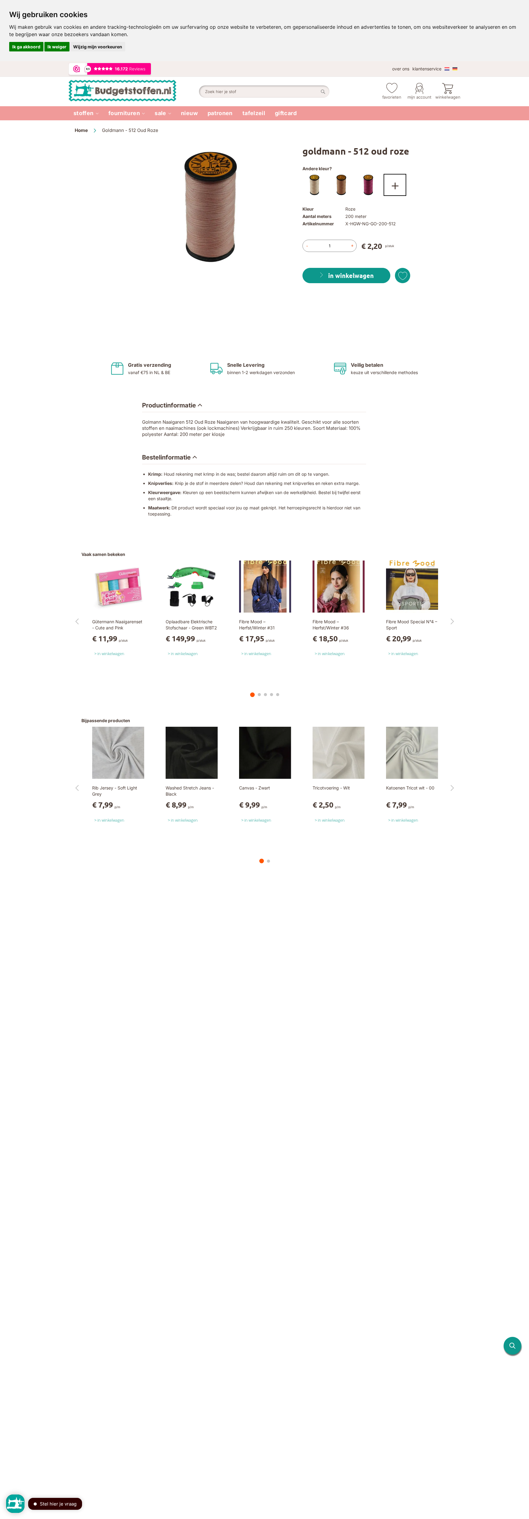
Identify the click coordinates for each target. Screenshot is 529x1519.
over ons (400, 68)
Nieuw (189, 113)
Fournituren (124, 113)
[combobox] (264, 91)
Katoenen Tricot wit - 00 (410, 787)
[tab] (172, 405)
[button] (512, 1346)
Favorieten (391, 97)
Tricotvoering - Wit (331, 787)
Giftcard (286, 113)
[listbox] (378, 186)
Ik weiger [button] (56, 46)
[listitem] (86, 113)
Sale (160, 113)
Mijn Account (419, 97)
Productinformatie (169, 405)
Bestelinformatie (166, 457)
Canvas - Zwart (254, 787)
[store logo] (134, 91)
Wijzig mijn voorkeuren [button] (97, 46)
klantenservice (426, 68)
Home (81, 130)
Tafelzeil (253, 113)
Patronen (220, 113)
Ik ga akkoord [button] (26, 46)
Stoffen (83, 113)
